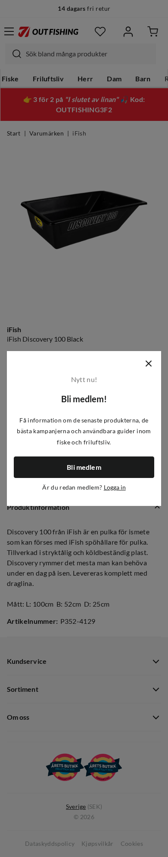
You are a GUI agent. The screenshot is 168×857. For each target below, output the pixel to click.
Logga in (115, 487)
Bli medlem (84, 467)
